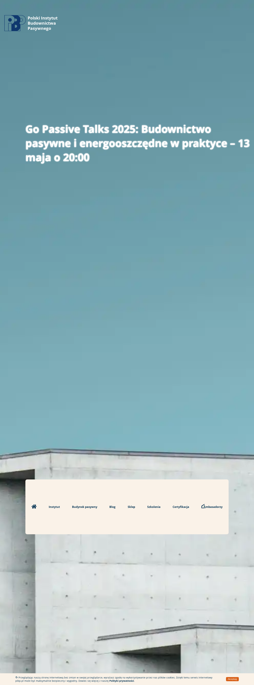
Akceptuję (232, 679)
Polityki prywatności (121, 680)
